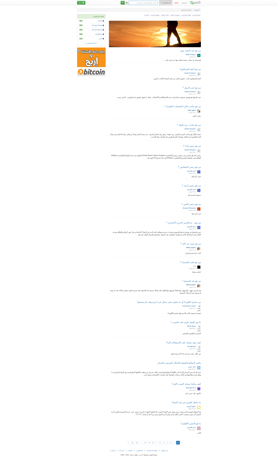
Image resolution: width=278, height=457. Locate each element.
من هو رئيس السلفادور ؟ (189, 167)
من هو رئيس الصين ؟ (191, 204)
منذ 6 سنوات (192, 57)
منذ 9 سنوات (192, 308)
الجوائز (130, 450)
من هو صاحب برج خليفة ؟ (189, 125)
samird (100, 21)
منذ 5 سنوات (192, 112)
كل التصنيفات (166, 3)
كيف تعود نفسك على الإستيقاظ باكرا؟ (183, 342)
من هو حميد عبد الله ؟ (190, 243)
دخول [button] (80, 3)
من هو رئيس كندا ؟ (192, 146)
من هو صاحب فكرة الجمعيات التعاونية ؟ (182, 106)
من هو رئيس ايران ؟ (191, 185)
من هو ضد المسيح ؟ (191, 281)
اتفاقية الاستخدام (152, 450)
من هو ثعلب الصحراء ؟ (190, 262)
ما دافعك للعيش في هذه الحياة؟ (186, 402)
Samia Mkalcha (97, 30)
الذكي (100, 38)
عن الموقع (164, 450)
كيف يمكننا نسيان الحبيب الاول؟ (186, 384)
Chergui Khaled (97, 25)
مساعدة (121, 450)
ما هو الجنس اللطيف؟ (191, 423)
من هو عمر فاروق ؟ (192, 87)
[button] (123, 3)
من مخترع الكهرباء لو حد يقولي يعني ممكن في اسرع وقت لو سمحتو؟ (169, 302)
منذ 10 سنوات (192, 369)
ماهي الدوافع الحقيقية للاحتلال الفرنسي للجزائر (179, 363)
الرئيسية (184, 3)
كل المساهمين (91, 43)
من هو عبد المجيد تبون (190, 50)
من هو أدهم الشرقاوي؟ (190, 69)
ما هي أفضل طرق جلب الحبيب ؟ (186, 322)
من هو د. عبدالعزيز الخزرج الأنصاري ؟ (183, 222)
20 (132, 443)
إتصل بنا (112, 450)
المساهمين (139, 450)
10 (145, 443)
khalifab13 (98, 34)
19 (137, 443)
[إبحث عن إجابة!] (127, 3)
